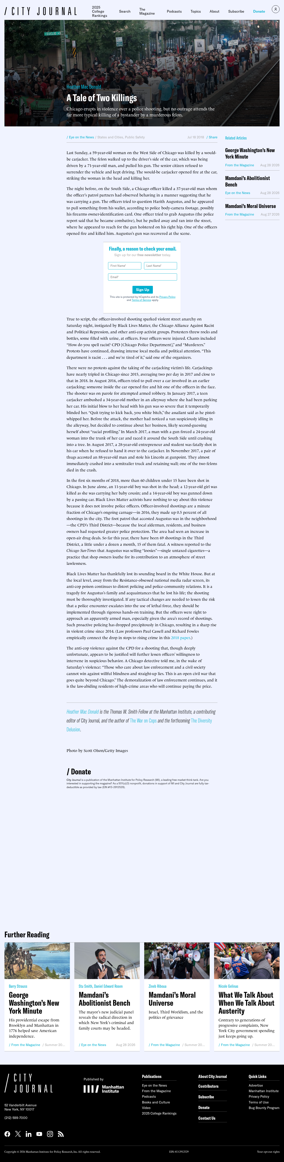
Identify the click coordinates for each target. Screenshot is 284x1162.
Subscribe (236, 11)
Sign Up (142, 289)
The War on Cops (143, 720)
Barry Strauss (18, 986)
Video (146, 1108)
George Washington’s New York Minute (250, 153)
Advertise (256, 1085)
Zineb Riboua (157, 986)
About (214, 11)
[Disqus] (142, 857)
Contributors (208, 1086)
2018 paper (180, 637)
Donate (259, 11)
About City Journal (212, 1076)
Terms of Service (141, 300)
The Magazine (147, 11)
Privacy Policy (167, 296)
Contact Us (206, 1118)
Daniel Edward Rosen (108, 986)
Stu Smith (85, 986)
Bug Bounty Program (264, 1108)
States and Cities (110, 137)
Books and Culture (156, 1102)
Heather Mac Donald (84, 86)
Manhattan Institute (264, 1091)
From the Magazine (25, 1045)
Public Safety (135, 137)
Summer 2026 (55, 1045)
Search (124, 11)
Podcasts (174, 11)
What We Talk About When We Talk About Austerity (246, 1003)
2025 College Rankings (99, 11)
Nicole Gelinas (228, 986)
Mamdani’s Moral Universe (250, 206)
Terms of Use (259, 1102)
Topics (196, 11)
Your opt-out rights (268, 1151)
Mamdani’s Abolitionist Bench (247, 181)
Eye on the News (93, 1045)
